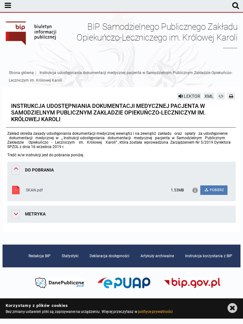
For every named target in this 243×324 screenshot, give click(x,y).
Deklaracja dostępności (109, 256)
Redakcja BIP (39, 256)
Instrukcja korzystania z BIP (208, 256)
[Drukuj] (231, 96)
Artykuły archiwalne (157, 256)
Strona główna (21, 73)
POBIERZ (216, 190)
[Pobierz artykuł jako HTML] (221, 96)
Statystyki (70, 256)
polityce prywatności (155, 311)
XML (209, 96)
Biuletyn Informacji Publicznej (31, 37)
